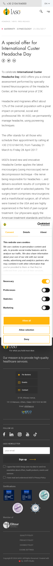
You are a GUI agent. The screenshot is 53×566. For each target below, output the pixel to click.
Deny (26, 339)
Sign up (23, 459)
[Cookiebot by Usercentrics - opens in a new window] (38, 224)
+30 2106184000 (16, 3)
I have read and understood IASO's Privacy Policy (26, 478)
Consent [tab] (9, 232)
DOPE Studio (29, 561)
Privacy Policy (26, 540)
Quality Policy (26, 535)
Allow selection (26, 330)
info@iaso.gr (29, 406)
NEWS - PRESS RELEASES (21, 21)
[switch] (46, 290)
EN (46, 3)
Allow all (26, 320)
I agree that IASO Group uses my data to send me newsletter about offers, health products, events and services (27, 470)
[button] (26, 550)
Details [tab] (26, 232)
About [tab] (43, 232)
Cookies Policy (26, 545)
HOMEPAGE (6, 21)
